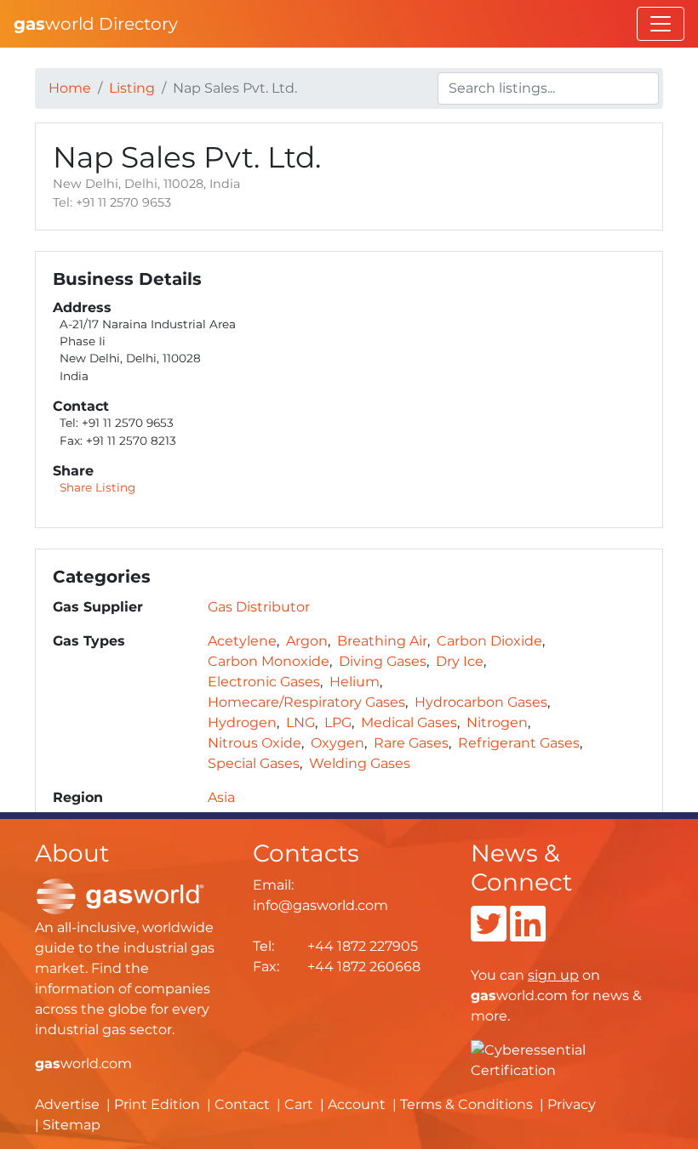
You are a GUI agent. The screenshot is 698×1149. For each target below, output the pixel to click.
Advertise (67, 1104)
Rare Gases (411, 743)
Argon (307, 641)
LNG (300, 722)
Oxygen (337, 743)
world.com (83, 1063)
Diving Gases (382, 661)
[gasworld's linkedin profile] (528, 934)
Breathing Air (382, 641)
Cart (298, 1104)
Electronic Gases (264, 682)
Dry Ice (459, 661)
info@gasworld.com (320, 905)
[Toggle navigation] (660, 24)
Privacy (571, 1104)
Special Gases (254, 763)
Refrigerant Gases (519, 743)
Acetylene (242, 641)
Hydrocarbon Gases (481, 702)
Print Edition (157, 1104)
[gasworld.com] (120, 895)
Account (357, 1104)
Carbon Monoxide (268, 661)
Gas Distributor (259, 607)
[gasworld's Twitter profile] (488, 934)
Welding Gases (359, 763)
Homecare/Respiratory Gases (306, 702)
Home (70, 88)
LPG (338, 722)
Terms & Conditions (466, 1104)
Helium (354, 682)
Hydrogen (242, 722)
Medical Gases (409, 722)
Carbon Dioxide (489, 641)
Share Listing (97, 487)
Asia (221, 797)
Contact (242, 1104)
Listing (132, 88)
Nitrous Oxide (254, 743)
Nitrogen (497, 722)
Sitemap (71, 1125)
